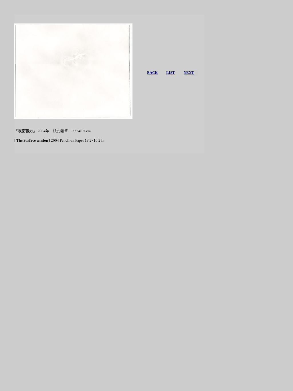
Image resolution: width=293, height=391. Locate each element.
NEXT (189, 72)
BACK (152, 72)
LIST (170, 72)
